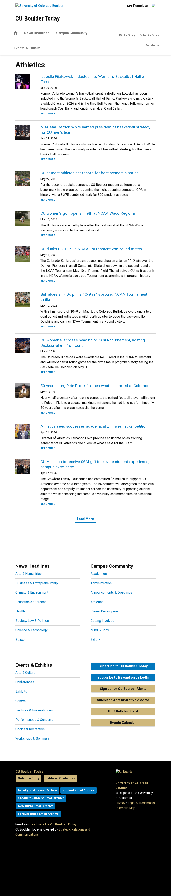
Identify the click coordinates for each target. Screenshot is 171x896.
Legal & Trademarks (141, 803)
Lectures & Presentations (34, 710)
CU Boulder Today (37, 18)
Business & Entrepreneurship (36, 583)
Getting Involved (102, 621)
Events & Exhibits (27, 48)
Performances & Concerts (34, 720)
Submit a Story (149, 35)
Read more (47, 113)
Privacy (120, 803)
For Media (152, 45)
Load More (85, 519)
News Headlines (36, 33)
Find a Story (127, 35)
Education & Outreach (30, 602)
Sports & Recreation (30, 729)
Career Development (106, 611)
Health (20, 611)
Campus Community (71, 33)
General (20, 701)
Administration (101, 583)
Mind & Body (100, 630)
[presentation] (22, 81)
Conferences (24, 682)
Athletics (97, 602)
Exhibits (21, 691)
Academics (99, 574)
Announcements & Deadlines (111, 592)
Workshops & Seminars (32, 739)
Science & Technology (31, 630)
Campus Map (126, 808)
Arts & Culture (25, 673)
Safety (95, 640)
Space (20, 640)
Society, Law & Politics (32, 621)
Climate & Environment (31, 592)
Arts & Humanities (28, 574)
